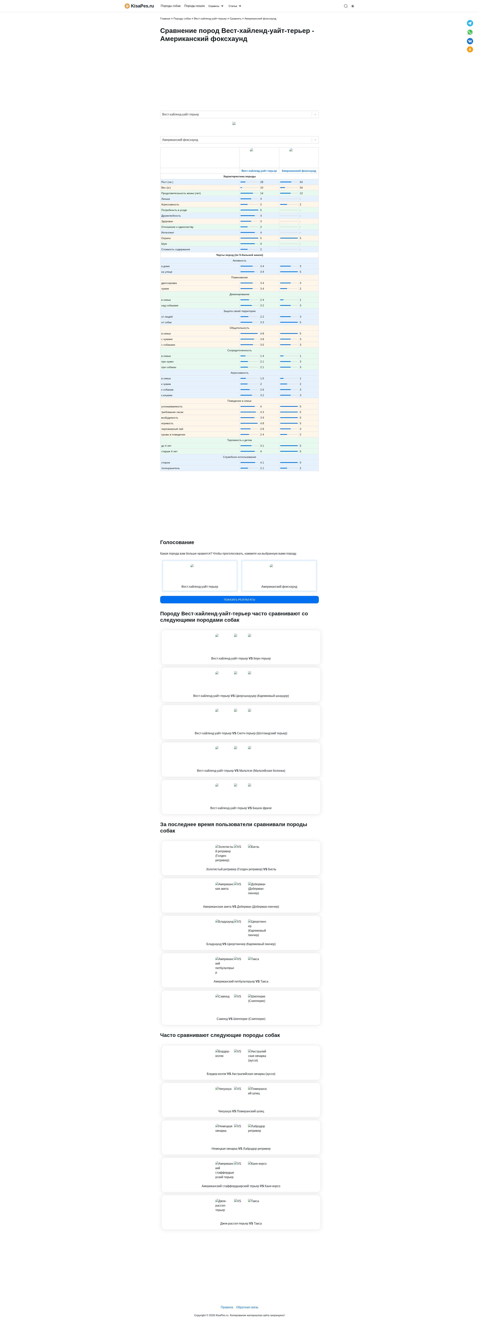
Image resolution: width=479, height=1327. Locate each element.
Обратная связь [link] (247, 1307)
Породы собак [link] (171, 5)
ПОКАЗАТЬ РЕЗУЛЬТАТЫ (239, 599)
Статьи (233, 5)
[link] (241, 647)
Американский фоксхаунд (299, 170)
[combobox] (162, 114)
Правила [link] (227, 1307)
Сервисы (213, 5)
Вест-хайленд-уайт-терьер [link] (210, 18)
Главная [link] (165, 18)
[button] (241, 647)
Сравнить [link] (235, 18)
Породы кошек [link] (194, 5)
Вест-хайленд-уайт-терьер (259, 170)
